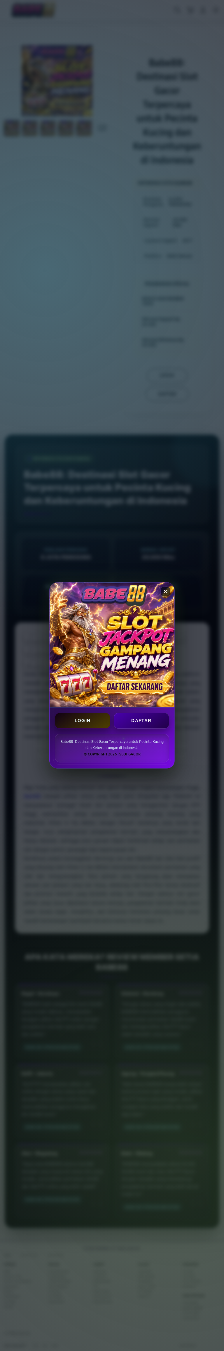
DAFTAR (141, 720)
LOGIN (83, 720)
